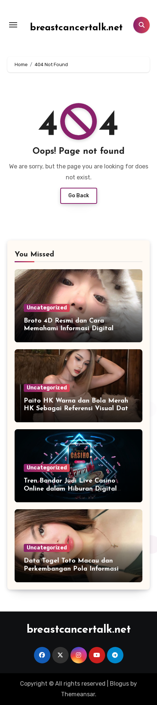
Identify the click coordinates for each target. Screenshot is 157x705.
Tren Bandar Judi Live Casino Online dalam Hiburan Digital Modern (70, 489)
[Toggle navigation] (13, 24)
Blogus (119, 683)
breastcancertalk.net (76, 28)
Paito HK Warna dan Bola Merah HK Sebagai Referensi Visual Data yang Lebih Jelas (78, 409)
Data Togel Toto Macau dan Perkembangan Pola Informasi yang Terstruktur (71, 569)
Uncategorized (47, 308)
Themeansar (78, 694)
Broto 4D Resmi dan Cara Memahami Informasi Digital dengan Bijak (69, 329)
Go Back (78, 196)
